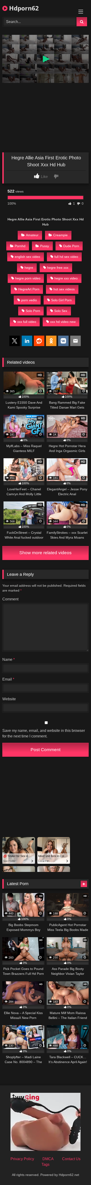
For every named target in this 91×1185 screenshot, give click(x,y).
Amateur (32, 235)
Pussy (44, 246)
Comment (10, 599)
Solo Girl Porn (61, 300)
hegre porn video (27, 278)
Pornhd (20, 246)
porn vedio (29, 300)
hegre (28, 267)
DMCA (48, 1159)
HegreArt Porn (28, 289)
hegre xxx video (66, 278)
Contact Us (71, 1159)
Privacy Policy (22, 1159)
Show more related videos (45, 552)
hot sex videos (64, 289)
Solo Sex (60, 311)
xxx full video (26, 322)
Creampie (60, 235)
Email (8, 679)
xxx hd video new (63, 322)
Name (8, 659)
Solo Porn (33, 311)
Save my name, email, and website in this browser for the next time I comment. (43, 733)
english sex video (27, 257)
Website (9, 699)
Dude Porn (71, 246)
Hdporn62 (23, 8)
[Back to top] (76, 1171)
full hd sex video (66, 257)
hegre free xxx (57, 267)
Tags (45, 1164)
